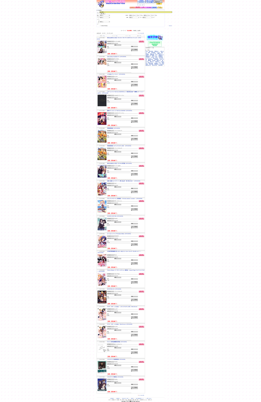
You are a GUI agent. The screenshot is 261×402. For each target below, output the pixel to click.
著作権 (132, 398)
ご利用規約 (112, 398)
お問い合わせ (148, 398)
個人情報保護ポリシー (140, 398)
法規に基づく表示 (125, 398)
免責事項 (118, 398)
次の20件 (142, 33)
